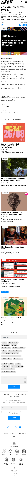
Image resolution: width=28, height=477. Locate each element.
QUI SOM (6, 433)
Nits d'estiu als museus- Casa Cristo (12, 248)
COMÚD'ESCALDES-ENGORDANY (21, 464)
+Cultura (4, 28)
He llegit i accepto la (15, 413)
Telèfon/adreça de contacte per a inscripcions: (13, 82)
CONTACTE (13, 433)
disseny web (14, 475)
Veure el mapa (5, 106)
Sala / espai (4, 94)
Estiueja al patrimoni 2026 (11, 318)
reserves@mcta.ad (12, 84)
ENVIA (14, 418)
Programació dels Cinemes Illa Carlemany (13, 281)
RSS (14, 436)
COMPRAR (5, 292)
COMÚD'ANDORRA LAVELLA (6, 464)
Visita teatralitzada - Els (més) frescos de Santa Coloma (13, 179)
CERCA (14, 387)
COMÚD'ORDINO (17, 454)
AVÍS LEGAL (21, 433)
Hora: (2, 87)
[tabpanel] (14, 41)
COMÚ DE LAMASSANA (24, 454)
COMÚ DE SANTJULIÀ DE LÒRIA (13, 463)
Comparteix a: (24, 22)
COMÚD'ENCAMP (10, 454)
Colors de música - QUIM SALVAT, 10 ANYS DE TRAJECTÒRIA (10, 146)
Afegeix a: (3, 22)
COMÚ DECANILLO (3, 454)
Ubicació (3, 104)
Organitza (3, 110)
